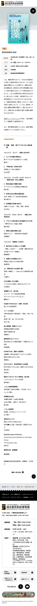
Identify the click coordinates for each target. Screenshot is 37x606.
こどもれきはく (18, 594)
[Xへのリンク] (20, 586)
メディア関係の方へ (15, 494)
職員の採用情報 (7, 572)
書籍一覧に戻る (16, 472)
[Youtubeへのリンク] (27, 586)
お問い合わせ (5, 494)
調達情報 (24, 572)
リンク (31, 497)
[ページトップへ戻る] (34, 476)
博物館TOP (5, 487)
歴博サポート (25, 579)
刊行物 (13, 487)
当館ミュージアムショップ (12, 119)
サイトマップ (5, 497)
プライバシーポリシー (16, 497)
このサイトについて (27, 494)
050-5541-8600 (11, 515)
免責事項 (26, 497)
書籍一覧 (20, 487)
